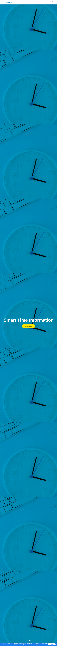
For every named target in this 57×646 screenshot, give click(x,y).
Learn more (28, 326)
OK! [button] (52, 644)
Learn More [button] (23, 644)
